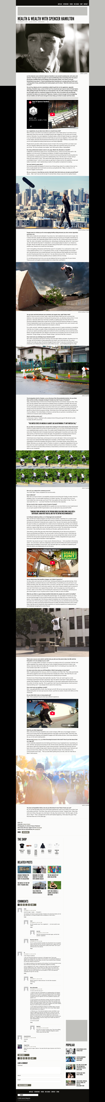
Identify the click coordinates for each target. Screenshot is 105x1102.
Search (19, 1095)
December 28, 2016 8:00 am (36, 941)
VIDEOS (71, 4)
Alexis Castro (33, 21)
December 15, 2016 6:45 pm (30, 1037)
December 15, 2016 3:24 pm (30, 910)
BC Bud (32, 490)
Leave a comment (23, 1063)
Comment (20, 1065)
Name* (19, 1075)
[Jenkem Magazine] (28, 3)
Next (33, 905)
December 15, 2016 (22, 21)
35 (47, 21)
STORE (57, 1092)
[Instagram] (79, 2)
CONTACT (86, 4)
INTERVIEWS (66, 4)
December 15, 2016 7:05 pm (30, 1046)
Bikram (56, 151)
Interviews (26, 832)
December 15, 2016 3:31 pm (36, 922)
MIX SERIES (76, 4)
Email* (19, 1079)
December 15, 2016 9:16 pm (36, 978)
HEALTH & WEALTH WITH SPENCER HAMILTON (46, 19)
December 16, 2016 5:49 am (42, 1027)
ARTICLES (60, 4)
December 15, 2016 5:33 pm (42, 932)
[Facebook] (75, 2)
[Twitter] (77, 2)
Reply (25, 916)
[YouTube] (83, 2)
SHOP (81, 4)
